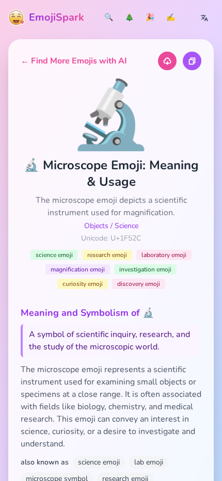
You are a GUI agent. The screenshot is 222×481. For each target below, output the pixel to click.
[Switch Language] (204, 17)
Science (126, 226)
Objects (96, 226)
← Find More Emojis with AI (74, 61)
